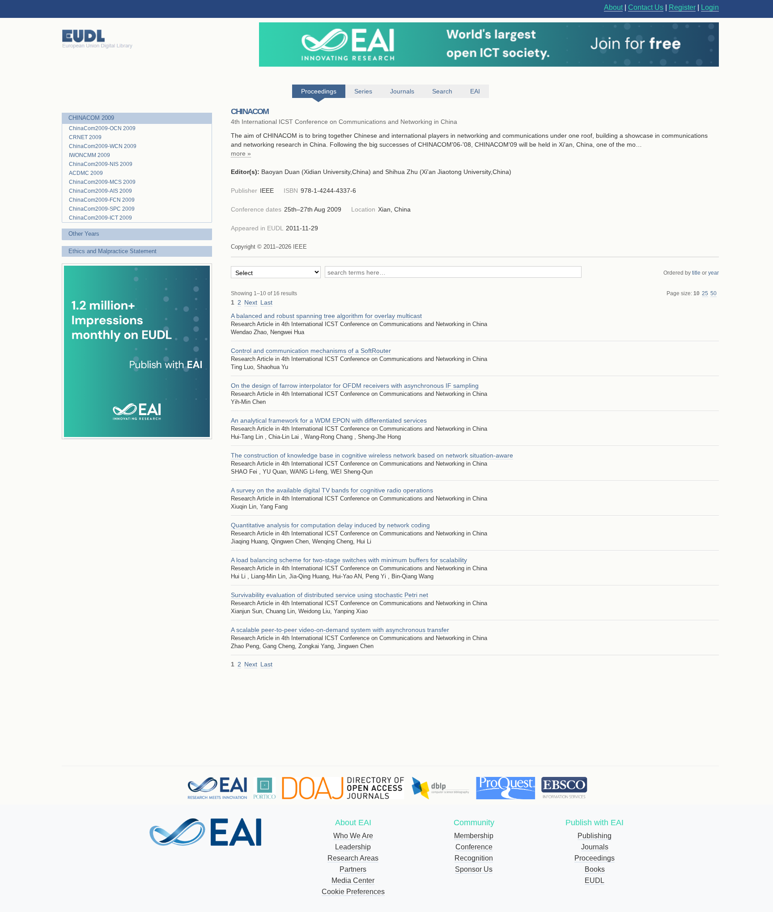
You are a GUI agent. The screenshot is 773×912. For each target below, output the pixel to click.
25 (705, 293)
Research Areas (352, 858)
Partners (353, 869)
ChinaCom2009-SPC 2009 (102, 209)
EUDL (594, 880)
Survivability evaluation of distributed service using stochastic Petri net (329, 594)
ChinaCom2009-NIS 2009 (100, 164)
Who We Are (353, 836)
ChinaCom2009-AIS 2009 (100, 191)
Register (682, 7)
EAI (475, 91)
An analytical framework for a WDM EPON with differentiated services (329, 420)
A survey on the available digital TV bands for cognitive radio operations (332, 490)
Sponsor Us (474, 869)
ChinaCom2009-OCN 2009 (102, 128)
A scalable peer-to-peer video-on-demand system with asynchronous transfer (340, 629)
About (613, 7)
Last (266, 302)
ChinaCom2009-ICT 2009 (100, 218)
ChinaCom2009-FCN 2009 (102, 200)
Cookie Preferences (353, 891)
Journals (594, 847)
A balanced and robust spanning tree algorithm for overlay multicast (326, 315)
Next (250, 302)
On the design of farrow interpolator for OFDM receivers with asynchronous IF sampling (355, 385)
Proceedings (594, 858)
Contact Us (645, 7)
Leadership (353, 847)
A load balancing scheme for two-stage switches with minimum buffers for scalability (349, 560)
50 (713, 293)
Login (710, 7)
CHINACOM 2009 (91, 118)
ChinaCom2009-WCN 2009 (102, 146)
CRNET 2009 (85, 137)
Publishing (595, 836)
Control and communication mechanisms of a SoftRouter (311, 350)
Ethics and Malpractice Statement (112, 251)
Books (595, 869)
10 (696, 293)
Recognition (473, 858)
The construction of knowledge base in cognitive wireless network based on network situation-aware (372, 455)
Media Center (352, 880)
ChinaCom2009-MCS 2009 (102, 182)
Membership (473, 836)
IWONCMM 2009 (89, 155)
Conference (474, 847)
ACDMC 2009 (86, 173)
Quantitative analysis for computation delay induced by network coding (330, 525)
